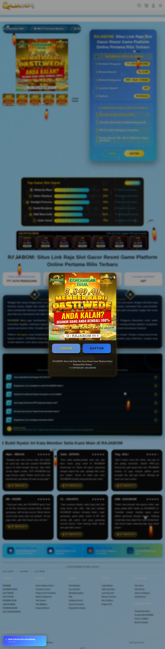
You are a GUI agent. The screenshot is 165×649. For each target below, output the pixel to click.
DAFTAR (97, 348)
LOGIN (66, 348)
